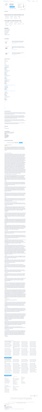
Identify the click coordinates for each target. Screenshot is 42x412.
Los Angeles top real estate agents (16, 341)
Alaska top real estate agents (16, 359)
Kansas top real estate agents (7, 364)
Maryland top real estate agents (8, 365)
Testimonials (22, 378)
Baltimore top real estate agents (33, 350)
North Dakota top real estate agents (25, 368)
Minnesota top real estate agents (33, 365)
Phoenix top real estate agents (24, 342)
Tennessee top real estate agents (24, 370)
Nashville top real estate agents (33, 343)
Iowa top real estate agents (32, 363)
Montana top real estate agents (24, 366)
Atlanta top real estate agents (33, 344)
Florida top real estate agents (16, 361)
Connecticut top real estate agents (24, 360)
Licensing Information (7, 408)
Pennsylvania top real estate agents (24, 369)
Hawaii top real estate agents (33, 361)
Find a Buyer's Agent (7, 378)
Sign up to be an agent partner (16, 378)
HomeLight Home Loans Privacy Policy (8, 407)
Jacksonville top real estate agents (16, 344)
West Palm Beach (7, 16)
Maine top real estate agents (32, 364)
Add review (21, 142)
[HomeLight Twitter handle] (30, 395)
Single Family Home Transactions (7, 47)
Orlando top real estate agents (8, 349)
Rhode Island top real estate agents (33, 369)
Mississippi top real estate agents (8, 366)
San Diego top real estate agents (16, 342)
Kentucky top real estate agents (16, 364)
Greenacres (15, 16)
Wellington (19, 16)
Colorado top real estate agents (16, 360)
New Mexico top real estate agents (33, 367)
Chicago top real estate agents (24, 341)
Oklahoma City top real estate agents (16, 348)
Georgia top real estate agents (24, 361)
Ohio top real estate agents (32, 368)
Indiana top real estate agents (24, 363)
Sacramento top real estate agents (8, 350)
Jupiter (10, 25)
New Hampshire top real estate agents (17, 367)
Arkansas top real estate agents (33, 359)
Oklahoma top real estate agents (8, 369)
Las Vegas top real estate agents (24, 343)
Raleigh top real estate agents (33, 348)
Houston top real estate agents (33, 341)
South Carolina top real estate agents (8, 370)
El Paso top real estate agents (24, 349)
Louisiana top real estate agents (24, 364)
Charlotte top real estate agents (16, 343)
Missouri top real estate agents (16, 366)
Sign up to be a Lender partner (16, 386)
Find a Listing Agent (6, 385)
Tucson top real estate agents (33, 349)
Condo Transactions (7, 52)
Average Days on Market (7, 41)
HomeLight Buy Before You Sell (8, 386)
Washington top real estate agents (16, 349)
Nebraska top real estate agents (33, 366)
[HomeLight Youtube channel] (34, 395)
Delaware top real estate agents (33, 360)
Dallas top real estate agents (32, 342)
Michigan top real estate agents (24, 365)
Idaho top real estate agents (7, 363)
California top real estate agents (8, 360)
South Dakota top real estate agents (16, 370)
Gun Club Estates (7, 25)
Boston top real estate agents (24, 350)
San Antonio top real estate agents (8, 342)
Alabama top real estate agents (8, 359)
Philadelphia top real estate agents (8, 344)
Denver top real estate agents (24, 344)
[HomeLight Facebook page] (32, 395)
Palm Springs (11, 16)
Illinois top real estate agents (16, 363)
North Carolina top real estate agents (16, 368)
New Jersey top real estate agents (24, 367)
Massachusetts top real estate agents (16, 365)
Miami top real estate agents (7, 348)
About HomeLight (23, 377)
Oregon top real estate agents (16, 369)
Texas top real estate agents (32, 370)
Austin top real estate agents (7, 343)
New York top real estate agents (8, 341)
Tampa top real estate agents (24, 348)
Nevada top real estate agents (8, 367)
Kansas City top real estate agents (16, 350)
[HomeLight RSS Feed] (36, 395)
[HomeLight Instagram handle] (33, 395)
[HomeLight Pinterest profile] (35, 395)
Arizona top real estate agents (24, 359)
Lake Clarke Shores (16, 22)
